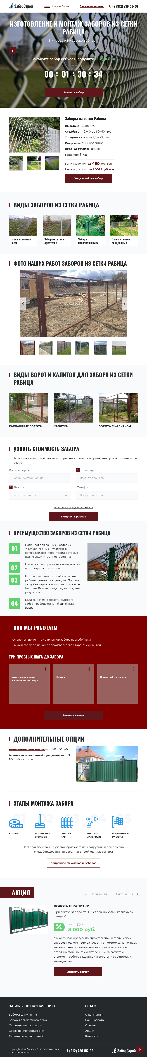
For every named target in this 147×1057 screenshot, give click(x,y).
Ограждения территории (26, 1030)
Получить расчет (73, 516)
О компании (94, 1014)
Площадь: (88, 470)
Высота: (19, 487)
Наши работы (94, 1020)
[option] (73, 150)
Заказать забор (73, 92)
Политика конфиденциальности (73, 507)
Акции (89, 1030)
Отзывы (90, 1025)
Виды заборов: (19, 470)
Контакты (92, 1036)
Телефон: (83, 487)
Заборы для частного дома (28, 1020)
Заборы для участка (23, 1014)
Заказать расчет (28, 971)
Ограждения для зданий (26, 1036)
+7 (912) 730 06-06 (125, 6)
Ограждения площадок (25, 1025)
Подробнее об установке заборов (73, 863)
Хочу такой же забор (88, 178)
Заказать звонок (74, 715)
